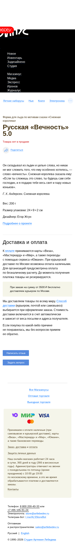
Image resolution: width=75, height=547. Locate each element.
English (25, 533)
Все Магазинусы (39, 389)
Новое (11, 53)
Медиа (11, 78)
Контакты (13, 489)
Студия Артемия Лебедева (40, 539)
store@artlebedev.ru (37, 513)
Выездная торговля (38, 402)
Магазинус (14, 74)
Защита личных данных (22, 453)
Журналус (14, 90)
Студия (12, 66)
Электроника (57, 100)
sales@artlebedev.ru (47, 527)
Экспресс (13, 82)
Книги (41, 100)
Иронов (12, 86)
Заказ (11, 446)
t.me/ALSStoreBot (35, 517)
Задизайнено (16, 61)
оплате (10, 250)
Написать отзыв (16, 353)
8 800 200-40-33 (29, 506)
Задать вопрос (16, 362)
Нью (31, 100)
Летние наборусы (13, 100)
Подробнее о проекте (17, 223)
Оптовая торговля (39, 395)
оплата (33, 446)
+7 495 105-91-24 (18, 509)
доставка (21, 446)
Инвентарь (14, 57)
